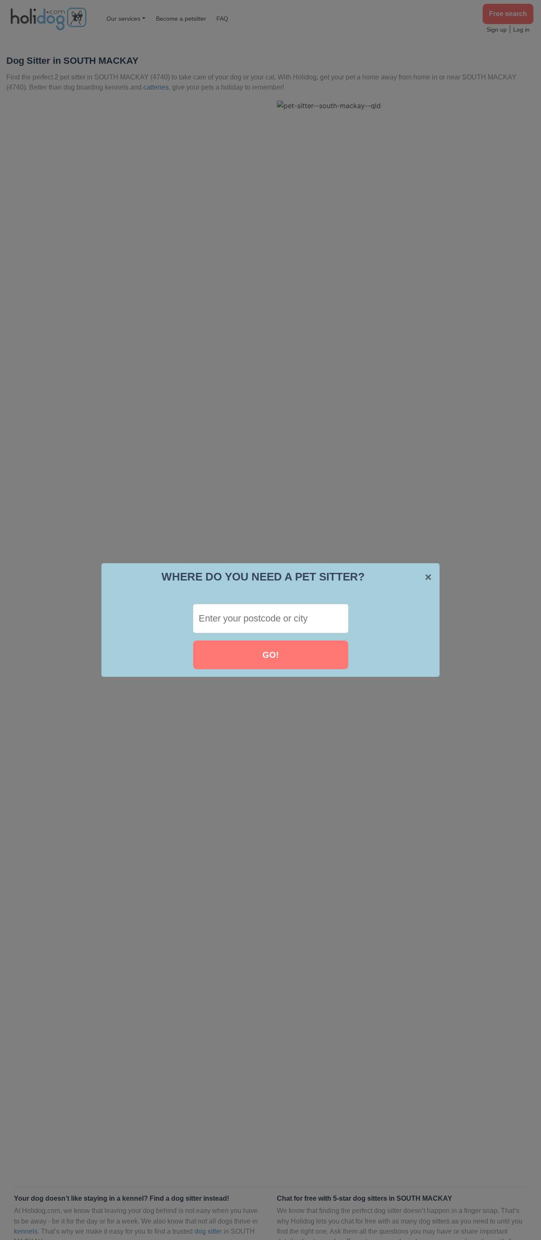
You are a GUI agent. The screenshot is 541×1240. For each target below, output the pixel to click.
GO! (270, 655)
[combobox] (270, 618)
